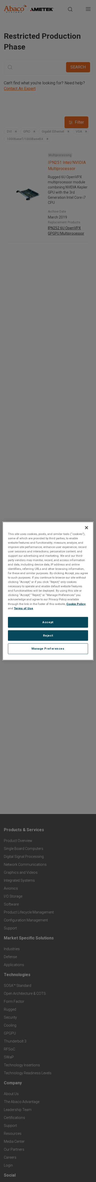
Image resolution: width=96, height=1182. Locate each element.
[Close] (86, 527)
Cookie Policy (76, 603)
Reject (48, 635)
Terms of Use (23, 608)
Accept (47, 622)
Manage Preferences (47, 648)
